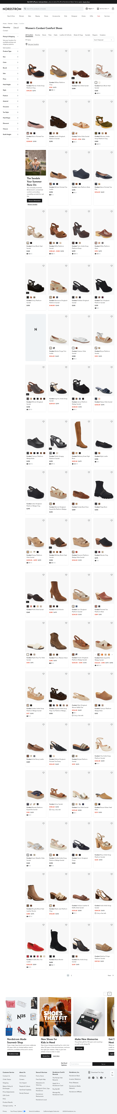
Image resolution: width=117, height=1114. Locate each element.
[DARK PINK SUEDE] (28, 133)
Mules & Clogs (78, 35)
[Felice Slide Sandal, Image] (81, 115)
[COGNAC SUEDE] (31, 82)
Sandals (87, 35)
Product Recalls (8, 1102)
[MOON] (34, 654)
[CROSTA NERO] (73, 399)
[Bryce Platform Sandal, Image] (104, 329)
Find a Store (40, 1076)
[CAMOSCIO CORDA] (31, 399)
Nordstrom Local (41, 1100)
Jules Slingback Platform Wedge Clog (34, 505)
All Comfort (29, 35)
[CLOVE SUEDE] (57, 133)
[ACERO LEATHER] (99, 243)
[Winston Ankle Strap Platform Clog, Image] (104, 115)
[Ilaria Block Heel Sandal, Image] (104, 64)
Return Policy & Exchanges (8, 1087)
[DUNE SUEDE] (50, 297)
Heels (55, 35)
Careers (21, 1079)
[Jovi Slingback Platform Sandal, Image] (81, 588)
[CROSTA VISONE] (31, 552)
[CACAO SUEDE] (50, 133)
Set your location (33, 44)
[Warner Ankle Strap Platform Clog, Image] (35, 64)
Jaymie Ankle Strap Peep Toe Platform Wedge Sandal (58, 710)
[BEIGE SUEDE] (76, 504)
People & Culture (24, 1086)
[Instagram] (89, 1078)
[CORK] (28, 552)
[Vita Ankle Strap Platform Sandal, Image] (104, 737)
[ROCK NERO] (38, 399)
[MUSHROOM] (50, 655)
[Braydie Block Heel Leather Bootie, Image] (35, 887)
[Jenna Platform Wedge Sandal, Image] (81, 380)
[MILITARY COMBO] (34, 297)
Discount (6, 123)
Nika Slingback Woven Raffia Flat (79, 706)
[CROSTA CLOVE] (106, 133)
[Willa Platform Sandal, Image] (58, 224)
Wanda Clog (101, 555)
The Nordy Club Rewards (58, 1079)
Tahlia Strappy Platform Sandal (56, 457)
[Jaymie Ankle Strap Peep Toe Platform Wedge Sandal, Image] (58, 687)
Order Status (7, 1079)
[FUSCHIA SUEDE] (38, 956)
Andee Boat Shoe (80, 507)
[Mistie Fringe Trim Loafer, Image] (58, 329)
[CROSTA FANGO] (76, 399)
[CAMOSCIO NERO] (34, 399)
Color (4, 62)
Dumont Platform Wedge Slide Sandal (80, 556)
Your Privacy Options (16, 1111)
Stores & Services (41, 1072)
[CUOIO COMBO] (31, 297)
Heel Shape (6, 118)
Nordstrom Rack (74, 1076)
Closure (5, 129)
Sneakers (103, 35)
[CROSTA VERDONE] (96, 133)
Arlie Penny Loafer (35, 759)
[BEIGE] (54, 756)
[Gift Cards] (89, 1016)
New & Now (11, 16)
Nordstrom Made (13, 1054)
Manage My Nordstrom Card (58, 1093)
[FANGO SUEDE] (80, 82)
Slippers (95, 35)
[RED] (28, 956)
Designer (74, 16)
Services (107, 16)
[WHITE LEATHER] (73, 348)
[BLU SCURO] (73, 855)
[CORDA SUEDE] (102, 552)
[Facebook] (101, 1078)
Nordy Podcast (24, 1093)
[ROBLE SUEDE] (54, 297)
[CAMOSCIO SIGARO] (41, 399)
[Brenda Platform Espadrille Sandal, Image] (35, 786)
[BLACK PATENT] (54, 348)
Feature (5, 96)
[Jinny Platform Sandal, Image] (35, 279)
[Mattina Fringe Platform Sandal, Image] (104, 938)
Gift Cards (79, 1048)
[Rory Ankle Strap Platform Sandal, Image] (104, 836)
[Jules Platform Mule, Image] (81, 165)
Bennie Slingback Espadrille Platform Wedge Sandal (57, 509)
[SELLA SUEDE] (96, 804)
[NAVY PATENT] (96, 184)
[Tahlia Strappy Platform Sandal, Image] (58, 434)
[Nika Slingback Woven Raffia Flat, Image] (81, 687)
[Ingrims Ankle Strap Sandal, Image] (58, 380)
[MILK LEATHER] (31, 756)
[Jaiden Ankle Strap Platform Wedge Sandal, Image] (35, 687)
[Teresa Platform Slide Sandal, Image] (35, 533)
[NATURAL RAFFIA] (50, 906)
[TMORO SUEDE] (31, 133)
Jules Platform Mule (81, 187)
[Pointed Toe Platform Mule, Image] (104, 588)
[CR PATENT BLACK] (50, 453)
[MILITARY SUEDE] (76, 82)
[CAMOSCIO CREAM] (38, 606)
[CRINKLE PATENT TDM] (50, 705)
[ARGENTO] (96, 82)
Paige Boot (101, 507)
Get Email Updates (25, 1090)
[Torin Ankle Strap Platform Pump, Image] (81, 224)
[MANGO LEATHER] (76, 552)
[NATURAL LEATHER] (73, 552)
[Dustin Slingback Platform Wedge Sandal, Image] (81, 636)
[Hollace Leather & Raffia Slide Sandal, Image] (81, 887)
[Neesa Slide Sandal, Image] (104, 380)
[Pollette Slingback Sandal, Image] (81, 279)
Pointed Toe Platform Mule (101, 610)
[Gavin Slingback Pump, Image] (81, 836)
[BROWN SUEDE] (28, 606)
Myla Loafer (101, 456)
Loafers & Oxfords (65, 35)
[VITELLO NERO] (54, 956)
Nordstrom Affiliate (75, 1092)
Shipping (5, 1083)
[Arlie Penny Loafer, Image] (35, 737)
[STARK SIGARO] (60, 552)
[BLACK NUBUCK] (80, 453)
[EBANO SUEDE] (54, 133)
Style (4, 90)
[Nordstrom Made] (21, 1016)
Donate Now (46, 1056)
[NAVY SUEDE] (99, 133)
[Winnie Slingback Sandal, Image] (35, 380)
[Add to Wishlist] (43, 51)
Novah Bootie (56, 609)
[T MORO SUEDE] (44, 453)
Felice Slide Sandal (80, 136)
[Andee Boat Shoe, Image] (81, 485)
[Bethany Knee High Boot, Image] (81, 434)
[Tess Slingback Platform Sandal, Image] (104, 279)
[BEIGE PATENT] (60, 243)
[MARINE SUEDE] (73, 184)
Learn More (56, 1056)
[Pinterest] (93, 1078)
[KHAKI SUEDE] (41, 956)
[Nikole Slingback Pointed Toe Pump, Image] (58, 737)
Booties (37, 35)
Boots (44, 35)
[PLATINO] (99, 82)
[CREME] (28, 654)
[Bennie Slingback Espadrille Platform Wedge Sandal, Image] (58, 485)
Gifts (91, 16)
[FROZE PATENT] (50, 348)
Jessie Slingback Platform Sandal (57, 137)
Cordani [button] (5, 31)
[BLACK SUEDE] (28, 82)
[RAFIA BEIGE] (76, 133)
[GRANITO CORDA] (41, 606)
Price (4, 79)
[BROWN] (31, 654)
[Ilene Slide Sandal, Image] (81, 64)
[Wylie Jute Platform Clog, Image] (58, 887)
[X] (97, 1078)
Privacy (5, 1111)
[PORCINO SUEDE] (99, 297)
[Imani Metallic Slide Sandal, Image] (35, 836)
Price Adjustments (8, 1092)
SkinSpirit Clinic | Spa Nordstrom (43, 1089)
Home (83, 16)
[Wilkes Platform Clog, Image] (58, 64)
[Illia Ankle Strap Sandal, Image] (81, 938)
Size (4, 57)
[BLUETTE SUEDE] (76, 606)
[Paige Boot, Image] (104, 485)
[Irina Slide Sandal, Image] (81, 786)
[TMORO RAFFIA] (54, 906)
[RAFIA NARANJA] (73, 133)
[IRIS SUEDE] (57, 297)
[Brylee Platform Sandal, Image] (81, 737)
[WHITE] (96, 348)
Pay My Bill (56, 1089)
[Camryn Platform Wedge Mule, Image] (35, 434)
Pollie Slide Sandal (35, 609)
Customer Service (8, 1072)
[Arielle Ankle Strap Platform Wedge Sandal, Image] (58, 836)
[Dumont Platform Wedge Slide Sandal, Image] (81, 533)
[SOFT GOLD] (50, 855)
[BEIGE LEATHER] (50, 504)
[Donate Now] (55, 1016)
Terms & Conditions (34, 1111)
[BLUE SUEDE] (80, 399)
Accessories (56, 16)
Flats (50, 35)
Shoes (46, 16)
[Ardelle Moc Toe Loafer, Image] (35, 938)
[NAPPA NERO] (28, 453)
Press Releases (73, 1083)
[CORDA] (54, 243)
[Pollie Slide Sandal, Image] (35, 588)
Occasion (6, 107)
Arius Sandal (56, 804)
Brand (5, 68)
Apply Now (86, 2)
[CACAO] (50, 552)
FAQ (4, 1099)
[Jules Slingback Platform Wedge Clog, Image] (35, 485)
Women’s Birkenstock (34, 201)
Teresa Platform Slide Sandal (34, 556)
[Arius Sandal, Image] (58, 786)
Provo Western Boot (58, 658)
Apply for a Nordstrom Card (58, 1084)
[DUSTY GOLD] (28, 243)
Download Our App (97, 1072)
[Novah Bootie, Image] (58, 588)
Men (29, 16)
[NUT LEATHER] (109, 655)
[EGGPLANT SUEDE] (102, 297)
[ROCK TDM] (28, 399)
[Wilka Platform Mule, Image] (104, 224)
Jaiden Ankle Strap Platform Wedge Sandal (35, 709)
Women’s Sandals (32, 204)
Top (112, 1075)
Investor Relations (75, 1079)
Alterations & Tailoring (40, 1084)
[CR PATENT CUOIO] (67, 705)
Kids (65, 16)
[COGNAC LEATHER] (96, 243)
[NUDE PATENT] (99, 399)
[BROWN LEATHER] (54, 504)
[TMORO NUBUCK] (31, 906)
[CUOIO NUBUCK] (73, 453)
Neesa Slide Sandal (103, 402)
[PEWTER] (31, 855)
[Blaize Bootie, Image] (58, 938)
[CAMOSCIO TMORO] (54, 606)
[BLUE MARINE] (54, 705)
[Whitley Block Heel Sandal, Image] (58, 533)
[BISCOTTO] (102, 133)
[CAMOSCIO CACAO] (44, 399)
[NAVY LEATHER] (76, 654)
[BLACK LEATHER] (102, 243)
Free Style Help (41, 1079)
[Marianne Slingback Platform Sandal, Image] (58, 279)
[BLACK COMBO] (28, 297)
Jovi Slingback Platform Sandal (79, 610)
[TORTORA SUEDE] (80, 243)
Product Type (7, 51)
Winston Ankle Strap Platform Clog (102, 137)
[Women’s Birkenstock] (35, 162)
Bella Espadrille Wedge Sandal (102, 659)
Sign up (103, 1064)
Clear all (16, 27)
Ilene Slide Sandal (80, 86)
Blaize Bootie (56, 959)
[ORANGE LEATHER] (102, 655)
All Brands (22, 1076)
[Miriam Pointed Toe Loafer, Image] (58, 165)
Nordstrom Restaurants (40, 1095)
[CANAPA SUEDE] (50, 606)
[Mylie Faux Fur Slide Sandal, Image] (35, 636)
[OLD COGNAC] (96, 606)
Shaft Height (7, 134)
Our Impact (23, 1083)
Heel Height (7, 84)
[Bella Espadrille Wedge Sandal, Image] (104, 636)
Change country (8, 1106)
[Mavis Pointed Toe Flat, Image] (35, 115)
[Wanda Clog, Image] (104, 533)
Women (21, 16)
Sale (98, 16)
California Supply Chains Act (51, 1111)
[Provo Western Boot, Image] (58, 636)
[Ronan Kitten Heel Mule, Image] (104, 786)
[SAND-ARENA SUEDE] (105, 655)
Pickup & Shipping (9, 36)
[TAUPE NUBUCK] (76, 453)
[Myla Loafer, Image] (104, 434)
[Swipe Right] (109, 994)
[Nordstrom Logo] (12, 9)
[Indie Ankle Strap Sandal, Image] (104, 887)
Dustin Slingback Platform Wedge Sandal (80, 659)
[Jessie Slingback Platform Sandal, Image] (58, 115)
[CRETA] (99, 184)
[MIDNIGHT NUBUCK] (96, 504)
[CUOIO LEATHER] (76, 348)
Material (5, 101)
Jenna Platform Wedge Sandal (79, 403)
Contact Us (6, 1076)
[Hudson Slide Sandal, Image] (81, 329)
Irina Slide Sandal (80, 807)
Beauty (37, 16)
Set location (7, 48)
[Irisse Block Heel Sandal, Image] (35, 224)
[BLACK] (99, 348)
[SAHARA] (54, 655)
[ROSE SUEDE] (31, 606)
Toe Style (6, 112)
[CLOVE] (50, 243)
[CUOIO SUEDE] (50, 184)
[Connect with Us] (105, 1078)
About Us (22, 1072)
